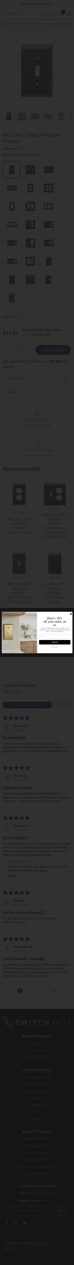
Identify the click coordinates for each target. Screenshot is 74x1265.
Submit (55, 642)
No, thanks (55, 647)
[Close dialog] (71, 614)
